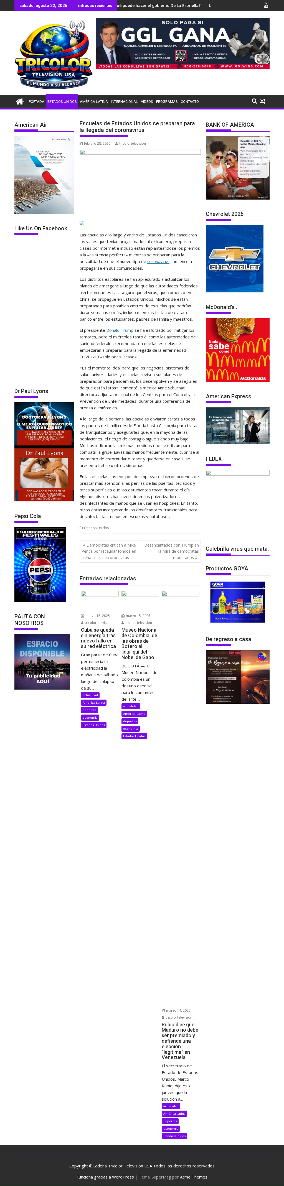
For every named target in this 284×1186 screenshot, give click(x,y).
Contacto (190, 102)
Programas (167, 102)
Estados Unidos (62, 102)
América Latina (94, 102)
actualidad (90, 695)
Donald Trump (119, 330)
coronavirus (158, 261)
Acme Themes (193, 1177)
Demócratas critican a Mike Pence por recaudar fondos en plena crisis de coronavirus (109, 551)
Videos (147, 102)
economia (90, 717)
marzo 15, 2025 (97, 615)
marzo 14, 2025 (178, 1010)
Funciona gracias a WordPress (105, 1177)
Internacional (124, 102)
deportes (89, 710)
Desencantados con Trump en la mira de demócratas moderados (171, 551)
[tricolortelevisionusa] (19, 101)
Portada (36, 102)
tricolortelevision (132, 143)
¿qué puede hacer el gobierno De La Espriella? (125, 5)
